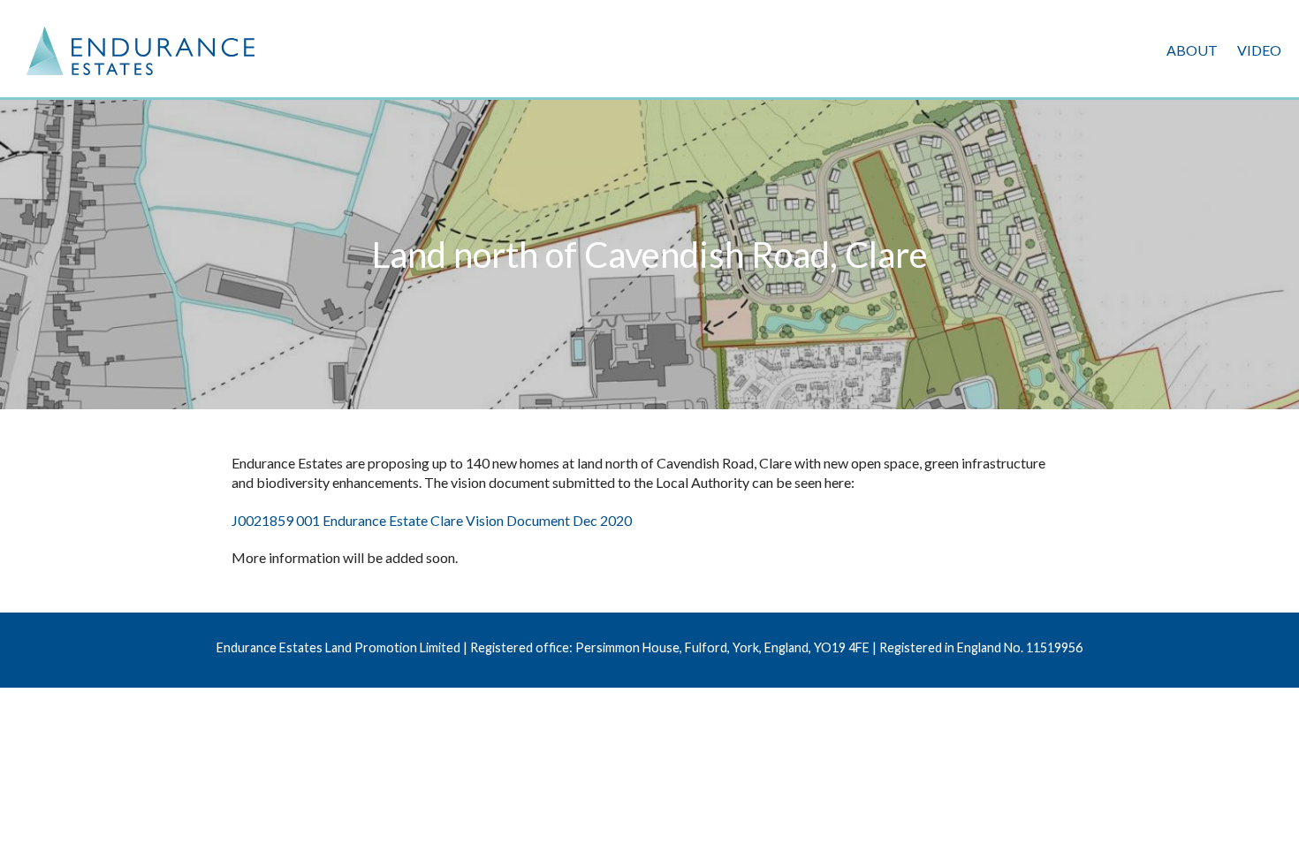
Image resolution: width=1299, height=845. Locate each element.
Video (1259, 50)
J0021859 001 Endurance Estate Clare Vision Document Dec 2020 (432, 520)
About (1192, 50)
